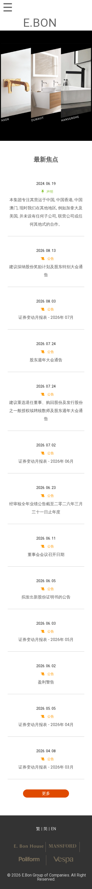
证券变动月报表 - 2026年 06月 (46, 461)
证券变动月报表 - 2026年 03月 (46, 767)
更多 (46, 793)
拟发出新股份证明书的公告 (46, 597)
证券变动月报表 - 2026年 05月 (46, 639)
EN (53, 828)
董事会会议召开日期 (46, 554)
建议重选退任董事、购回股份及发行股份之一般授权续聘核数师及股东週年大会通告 (46, 410)
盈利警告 (46, 682)
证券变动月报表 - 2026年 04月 (46, 724)
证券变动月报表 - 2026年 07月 (46, 317)
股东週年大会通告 (46, 360)
